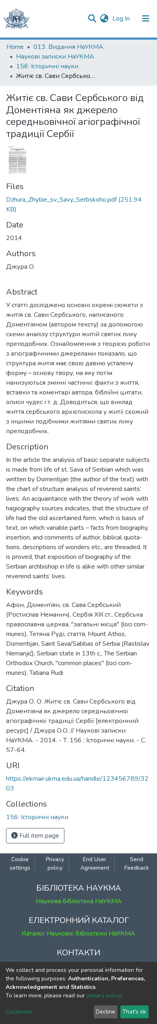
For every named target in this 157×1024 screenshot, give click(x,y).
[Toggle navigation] (145, 19)
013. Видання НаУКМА (68, 46)
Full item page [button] (38, 835)
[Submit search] (92, 18)
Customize (19, 1012)
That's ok (134, 1012)
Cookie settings (20, 863)
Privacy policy (55, 863)
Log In (121, 18)
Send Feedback (136, 863)
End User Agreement (95, 863)
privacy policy (104, 995)
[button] (104, 18)
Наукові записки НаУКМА (55, 56)
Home (15, 46)
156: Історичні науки (47, 66)
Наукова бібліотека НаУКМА (79, 901)
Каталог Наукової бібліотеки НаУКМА (78, 933)
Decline (105, 1012)
